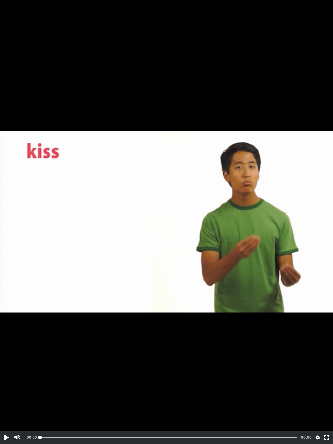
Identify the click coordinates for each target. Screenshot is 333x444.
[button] (6, 437)
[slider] (168, 437)
